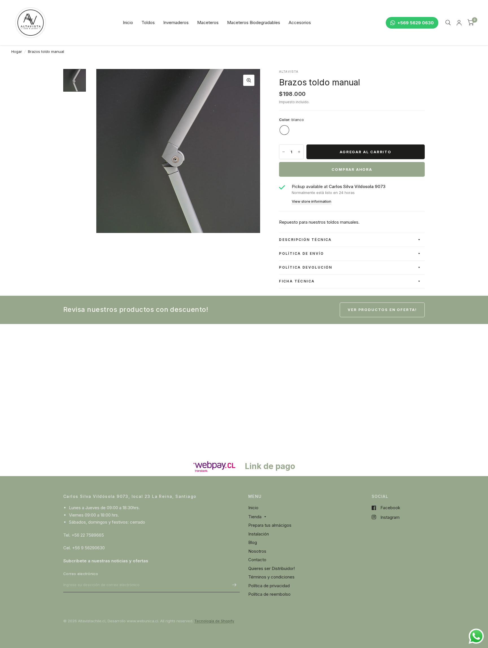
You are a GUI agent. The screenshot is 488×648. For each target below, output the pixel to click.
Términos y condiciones (271, 577)
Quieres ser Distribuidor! (271, 568)
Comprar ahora (352, 169)
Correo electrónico (80, 573)
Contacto (257, 559)
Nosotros (257, 551)
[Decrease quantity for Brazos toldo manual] (283, 152)
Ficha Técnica (297, 281)
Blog (252, 542)
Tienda (255, 516)
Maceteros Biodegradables (253, 22)
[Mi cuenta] (459, 22)
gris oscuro (295, 130)
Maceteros (208, 22)
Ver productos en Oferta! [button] (382, 309)
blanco (284, 130)
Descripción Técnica (305, 239)
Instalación (258, 534)
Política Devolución (305, 267)
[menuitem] (128, 22)
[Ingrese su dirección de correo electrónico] (234, 585)
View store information (311, 201)
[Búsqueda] (448, 22)
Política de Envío (301, 253)
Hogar (16, 51)
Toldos (148, 22)
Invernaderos (176, 22)
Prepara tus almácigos (269, 525)
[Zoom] (248, 80)
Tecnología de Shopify (214, 621)
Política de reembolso (269, 594)
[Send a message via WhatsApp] (476, 636)
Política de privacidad (269, 585)
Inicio (128, 22)
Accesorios (300, 22)
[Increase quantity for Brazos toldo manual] (299, 152)
